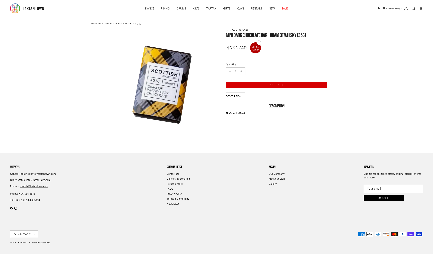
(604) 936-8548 (27, 193)
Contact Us (173, 173)
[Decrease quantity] (229, 71)
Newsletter (173, 203)
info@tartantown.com (43, 173)
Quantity (231, 64)
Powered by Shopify (41, 242)
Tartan (211, 8)
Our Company (276, 173)
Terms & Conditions (178, 198)
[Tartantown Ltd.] (27, 8)
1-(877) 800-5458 (30, 199)
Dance (149, 8)
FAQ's (170, 188)
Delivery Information (178, 178)
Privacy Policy (174, 193)
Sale (285, 8)
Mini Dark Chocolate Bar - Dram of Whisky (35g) (120, 23)
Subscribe (384, 198)
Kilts (196, 8)
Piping (165, 8)
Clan (240, 8)
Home (94, 23)
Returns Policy (175, 183)
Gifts (226, 8)
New (272, 8)
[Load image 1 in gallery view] (162, 84)
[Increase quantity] (242, 71)
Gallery (273, 183)
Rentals (256, 8)
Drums (181, 8)
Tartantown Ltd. (24, 242)
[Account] (405, 8)
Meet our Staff (277, 178)
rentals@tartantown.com (34, 186)
